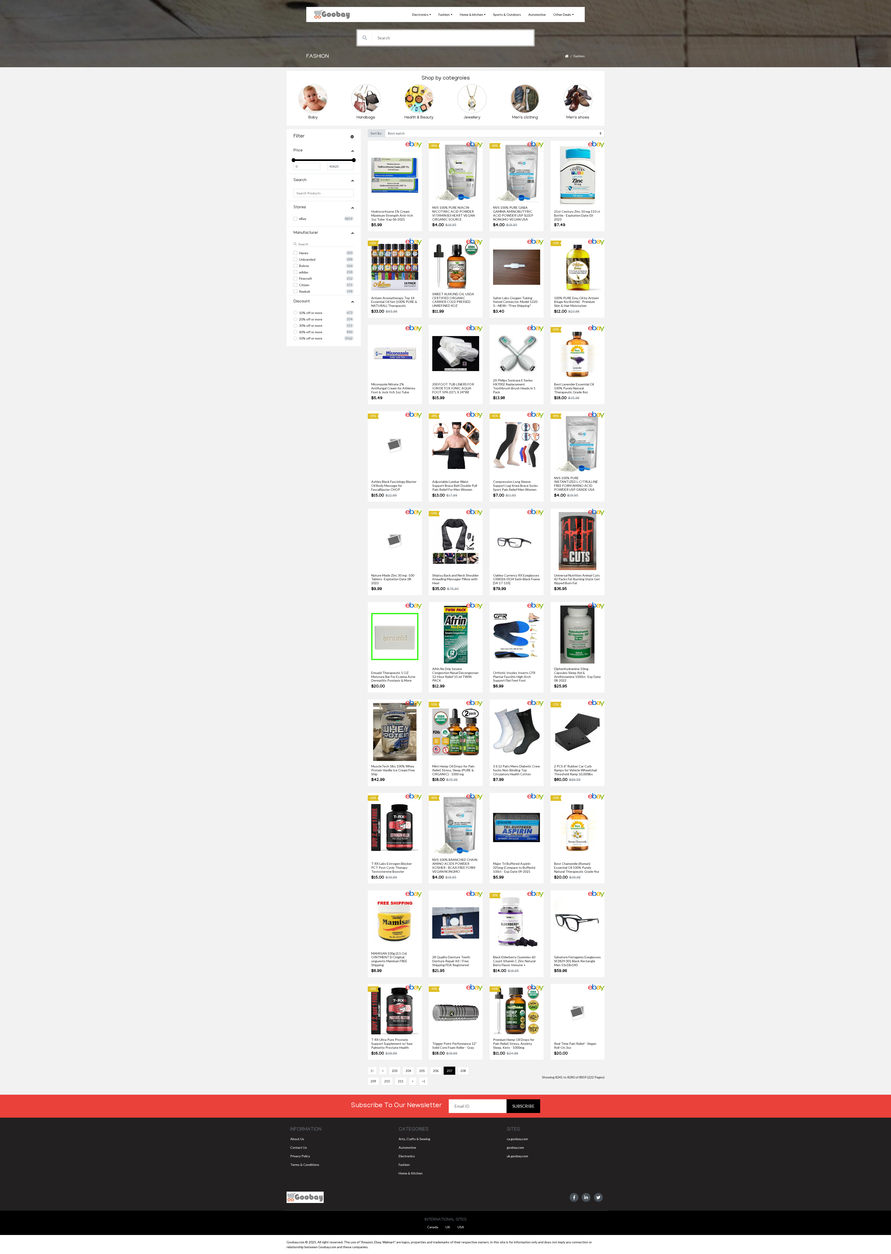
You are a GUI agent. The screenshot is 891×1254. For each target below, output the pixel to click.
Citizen (304, 285)
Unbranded (307, 259)
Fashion (579, 56)
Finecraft (305, 278)
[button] (422, 14)
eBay (302, 219)
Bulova (304, 266)
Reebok (304, 291)
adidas (303, 272)
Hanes (303, 253)
